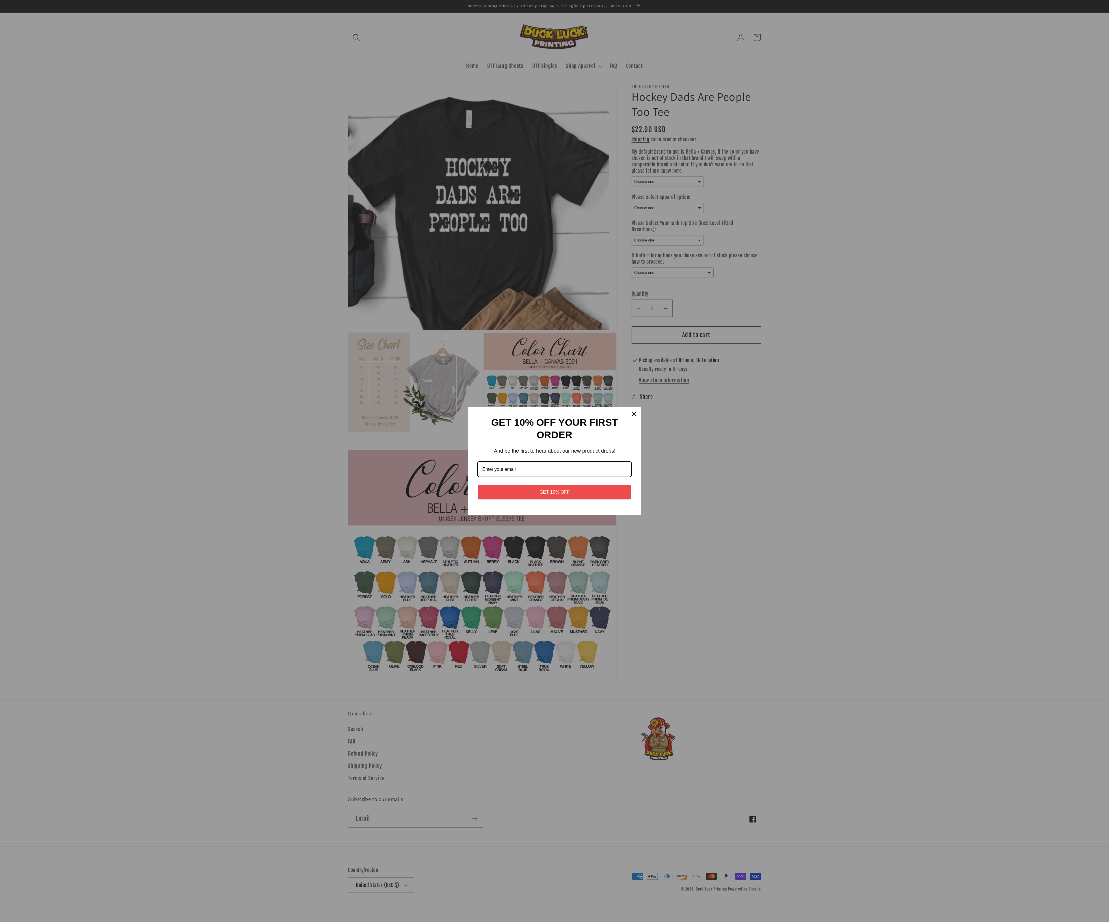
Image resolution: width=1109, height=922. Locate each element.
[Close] (634, 414)
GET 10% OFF (554, 492)
